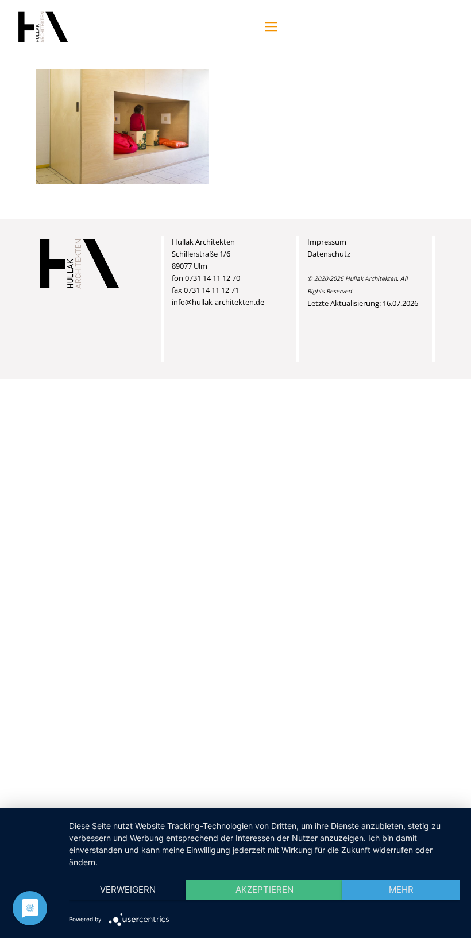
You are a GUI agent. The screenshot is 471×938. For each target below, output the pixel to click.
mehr (401, 889)
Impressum (326, 242)
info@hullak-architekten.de (218, 302)
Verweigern (128, 889)
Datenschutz (328, 254)
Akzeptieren (264, 889)
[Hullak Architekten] (43, 26)
